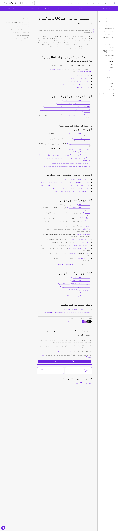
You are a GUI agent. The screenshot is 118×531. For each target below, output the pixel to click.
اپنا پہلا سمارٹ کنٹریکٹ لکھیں (79, 81)
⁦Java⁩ (111, 74)
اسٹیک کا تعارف (110, 25)
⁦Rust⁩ (112, 86)
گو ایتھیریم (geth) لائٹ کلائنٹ (79, 248)
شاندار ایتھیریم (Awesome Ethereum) (77, 309)
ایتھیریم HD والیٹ (83, 242)
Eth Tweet (86, 229)
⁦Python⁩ (111, 80)
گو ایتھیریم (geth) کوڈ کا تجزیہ (78, 207)
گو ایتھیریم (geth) (83, 205)
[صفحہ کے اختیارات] (82, 23)
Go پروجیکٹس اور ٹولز (23, 35)
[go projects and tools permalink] (93, 200)
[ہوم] (114, 3)
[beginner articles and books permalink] (93, 96)
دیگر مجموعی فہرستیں (23, 40)
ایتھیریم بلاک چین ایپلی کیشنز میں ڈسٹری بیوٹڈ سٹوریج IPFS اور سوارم (65, 185)
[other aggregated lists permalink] (93, 304)
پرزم (88, 226)
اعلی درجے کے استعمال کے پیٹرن (20, 32)
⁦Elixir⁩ (111, 67)
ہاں (87, 383)
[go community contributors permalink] (93, 273)
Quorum (87, 221)
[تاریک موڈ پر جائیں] (16, 3)
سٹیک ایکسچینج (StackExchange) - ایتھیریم (75, 287)
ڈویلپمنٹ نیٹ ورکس (109, 31)
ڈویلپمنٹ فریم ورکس (108, 34)
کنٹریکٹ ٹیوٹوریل (83, 87)
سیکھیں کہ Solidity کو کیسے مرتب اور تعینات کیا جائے (72, 84)
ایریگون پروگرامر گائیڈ (81, 139)
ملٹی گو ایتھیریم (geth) (81, 245)
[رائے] (3, 528)
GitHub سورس (48, 312)
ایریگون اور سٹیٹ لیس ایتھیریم (78, 144)
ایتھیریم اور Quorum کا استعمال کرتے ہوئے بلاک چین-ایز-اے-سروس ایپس (65, 182)
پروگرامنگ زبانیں (109, 55)
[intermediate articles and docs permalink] (93, 127)
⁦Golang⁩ (111, 70)
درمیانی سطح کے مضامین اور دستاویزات (18, 29)
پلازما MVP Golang (83, 234)
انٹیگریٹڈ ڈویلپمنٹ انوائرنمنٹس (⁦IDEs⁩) (108, 51)
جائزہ (113, 15)
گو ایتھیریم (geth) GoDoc (81, 152)
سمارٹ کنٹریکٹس (109, 28)
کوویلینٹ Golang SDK (82, 258)
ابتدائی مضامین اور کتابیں (21, 26)
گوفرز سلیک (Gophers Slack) (80, 284)
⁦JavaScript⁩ (110, 77)
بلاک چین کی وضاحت (83, 75)
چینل (64, 284)
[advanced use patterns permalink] (93, 174)
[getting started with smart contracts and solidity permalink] (93, 58)
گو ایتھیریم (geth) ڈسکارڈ (80, 277)
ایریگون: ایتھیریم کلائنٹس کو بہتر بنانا (75, 149)
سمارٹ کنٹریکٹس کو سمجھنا (80, 78)
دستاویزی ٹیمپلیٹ (65, 351)
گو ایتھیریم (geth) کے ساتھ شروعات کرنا (76, 100)
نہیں (77, 383)
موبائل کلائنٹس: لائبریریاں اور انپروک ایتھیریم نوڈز (71, 188)
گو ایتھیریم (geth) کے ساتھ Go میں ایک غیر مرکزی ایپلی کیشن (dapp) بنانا (64, 155)
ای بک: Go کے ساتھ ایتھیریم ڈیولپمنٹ (77, 115)
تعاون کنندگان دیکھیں (73, 321)
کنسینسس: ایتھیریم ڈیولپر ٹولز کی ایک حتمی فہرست (72, 312)
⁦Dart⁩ (112, 58)
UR (7, 3)
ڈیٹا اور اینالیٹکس (108, 43)
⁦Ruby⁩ (111, 83)
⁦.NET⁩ (111, 64)
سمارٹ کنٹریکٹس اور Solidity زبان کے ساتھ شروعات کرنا (17, 23)
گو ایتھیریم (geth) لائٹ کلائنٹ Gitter (78, 296)
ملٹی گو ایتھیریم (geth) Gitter (79, 290)
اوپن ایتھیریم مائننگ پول (80, 239)
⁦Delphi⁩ (111, 61)
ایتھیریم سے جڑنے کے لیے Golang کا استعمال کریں (73, 104)
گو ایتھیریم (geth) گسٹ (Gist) (80, 281)
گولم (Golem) (85, 218)
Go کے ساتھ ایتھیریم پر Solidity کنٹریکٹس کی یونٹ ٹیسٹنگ (70, 163)
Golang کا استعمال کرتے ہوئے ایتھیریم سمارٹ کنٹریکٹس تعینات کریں (66, 107)
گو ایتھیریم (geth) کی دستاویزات (78, 133)
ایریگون (86, 213)
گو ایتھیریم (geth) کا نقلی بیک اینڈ (77, 179)
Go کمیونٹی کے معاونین (22, 38)
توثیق (112, 40)
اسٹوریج (112, 47)
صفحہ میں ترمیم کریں (73, 24)
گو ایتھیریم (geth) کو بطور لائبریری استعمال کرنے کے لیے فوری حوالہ (66, 166)
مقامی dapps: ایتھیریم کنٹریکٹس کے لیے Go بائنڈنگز (71, 191)
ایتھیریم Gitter (84, 293)
